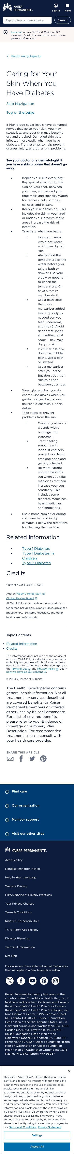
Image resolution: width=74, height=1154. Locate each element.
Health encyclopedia (24, 56)
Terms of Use (19, 668)
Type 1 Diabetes (36, 548)
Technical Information (20, 947)
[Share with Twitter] (32, 759)
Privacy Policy (46, 668)
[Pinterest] (43, 981)
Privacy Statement (49, 1127)
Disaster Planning (17, 938)
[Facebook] (20, 981)
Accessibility (13, 860)
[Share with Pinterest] (43, 759)
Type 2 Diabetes (36, 563)
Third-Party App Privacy (21, 929)
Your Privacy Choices (19, 903)
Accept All (37, 1146)
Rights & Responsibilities (22, 921)
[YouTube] (32, 981)
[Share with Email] (10, 759)
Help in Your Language (20, 877)
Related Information (21, 644)
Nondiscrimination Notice (22, 868)
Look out (16, 31)
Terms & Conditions (18, 912)
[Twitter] (9, 981)
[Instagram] (55, 981)
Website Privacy (16, 886)
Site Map (11, 955)
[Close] (69, 1071)
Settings (37, 1135)
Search (62, 20)
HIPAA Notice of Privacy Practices (28, 894)
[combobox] (27, 20)
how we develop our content (24, 671)
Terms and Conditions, (23, 1127)
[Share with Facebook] (21, 759)
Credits (11, 648)
